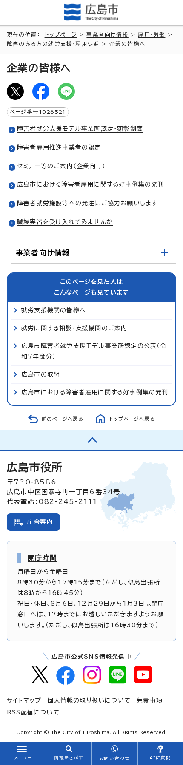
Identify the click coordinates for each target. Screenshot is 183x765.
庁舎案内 (40, 522)
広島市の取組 (40, 374)
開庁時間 (42, 557)
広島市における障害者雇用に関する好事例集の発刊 (90, 184)
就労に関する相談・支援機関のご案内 (74, 328)
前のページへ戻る (62, 418)
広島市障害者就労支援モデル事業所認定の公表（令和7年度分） (94, 351)
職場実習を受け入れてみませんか (65, 222)
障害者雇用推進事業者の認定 (59, 147)
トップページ (61, 34)
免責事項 (150, 700)
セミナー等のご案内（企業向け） (61, 166)
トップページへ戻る (132, 418)
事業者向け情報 (107, 34)
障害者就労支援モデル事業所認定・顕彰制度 (80, 129)
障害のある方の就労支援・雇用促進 (53, 44)
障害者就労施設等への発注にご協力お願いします (87, 203)
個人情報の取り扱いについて (89, 700)
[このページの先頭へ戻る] (91, 440)
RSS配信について (33, 712)
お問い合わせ (114, 758)
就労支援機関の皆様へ (53, 310)
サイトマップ (24, 700)
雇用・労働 (151, 34)
